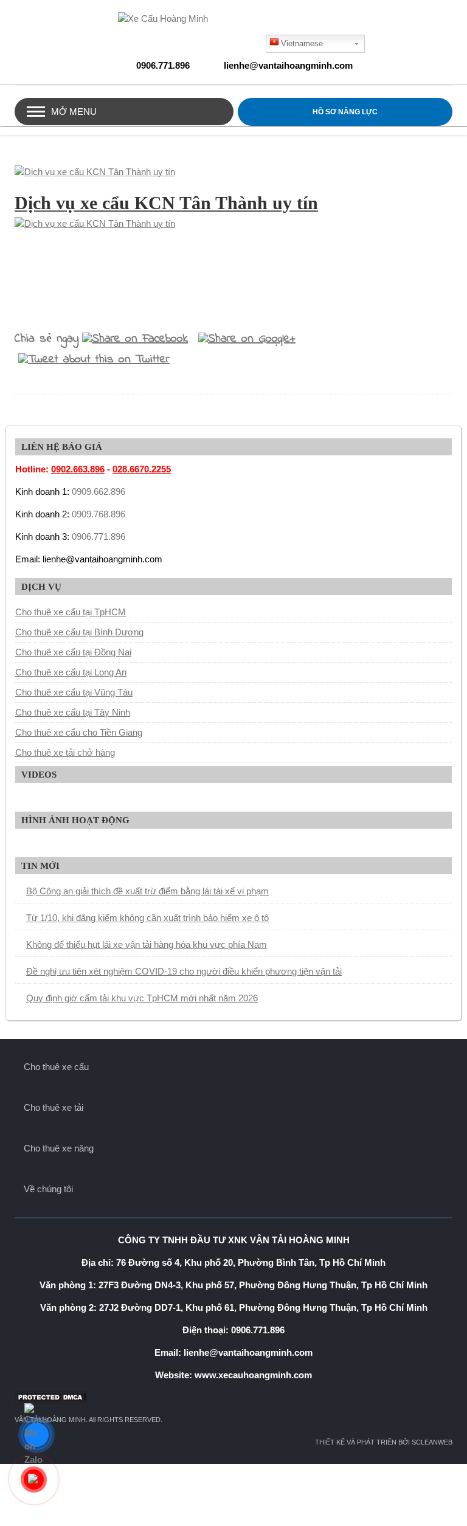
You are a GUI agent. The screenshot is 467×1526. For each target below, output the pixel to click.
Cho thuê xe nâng (59, 1148)
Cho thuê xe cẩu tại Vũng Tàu (74, 692)
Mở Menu (74, 111)
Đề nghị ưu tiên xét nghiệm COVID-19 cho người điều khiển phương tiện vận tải (184, 971)
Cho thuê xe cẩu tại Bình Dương (79, 632)
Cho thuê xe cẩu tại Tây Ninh (72, 712)
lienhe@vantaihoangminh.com (288, 65)
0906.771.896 (163, 65)
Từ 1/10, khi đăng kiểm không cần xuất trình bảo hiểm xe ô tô (147, 918)
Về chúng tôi (48, 1189)
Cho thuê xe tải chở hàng (65, 752)
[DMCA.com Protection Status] (233, 1397)
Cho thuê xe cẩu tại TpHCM (70, 612)
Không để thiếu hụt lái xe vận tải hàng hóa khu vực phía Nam (146, 944)
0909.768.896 (98, 514)
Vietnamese (302, 43)
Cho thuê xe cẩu (56, 1067)
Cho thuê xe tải (53, 1107)
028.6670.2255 (141, 469)
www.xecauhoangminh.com (253, 1375)
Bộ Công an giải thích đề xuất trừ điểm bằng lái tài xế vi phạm (147, 891)
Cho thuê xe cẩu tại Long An (70, 672)
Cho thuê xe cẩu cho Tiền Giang (78, 732)
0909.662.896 (98, 491)
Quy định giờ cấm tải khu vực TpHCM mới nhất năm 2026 (142, 998)
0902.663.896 (78, 469)
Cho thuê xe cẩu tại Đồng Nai (73, 652)
